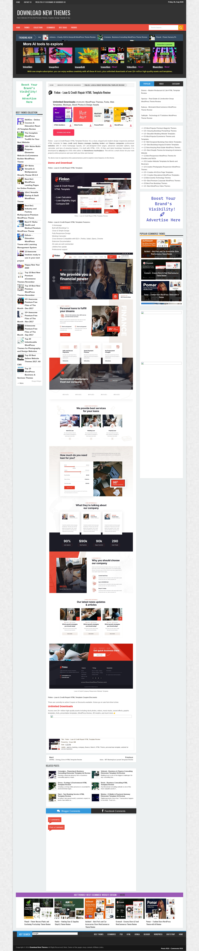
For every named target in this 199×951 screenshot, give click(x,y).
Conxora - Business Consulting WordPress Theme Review (63, 37)
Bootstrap (171, 934)
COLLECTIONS (38, 27)
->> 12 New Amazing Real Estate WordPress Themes (160, 147)
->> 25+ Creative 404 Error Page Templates (157, 172)
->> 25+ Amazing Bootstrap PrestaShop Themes (159, 131)
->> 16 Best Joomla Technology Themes (156, 178)
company (81, 747)
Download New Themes (43, 12)
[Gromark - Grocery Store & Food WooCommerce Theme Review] (130, 918)
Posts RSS (165, 949)
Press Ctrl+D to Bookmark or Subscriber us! (50, 2)
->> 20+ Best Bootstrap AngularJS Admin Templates (160, 145)
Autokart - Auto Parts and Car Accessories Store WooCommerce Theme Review (97, 924)
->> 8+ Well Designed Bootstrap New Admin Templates (161, 142)
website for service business (69, 85)
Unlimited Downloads (60, 706)
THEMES (27, 27)
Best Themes (98, 934)
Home (18, 2)
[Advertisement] (161, 436)
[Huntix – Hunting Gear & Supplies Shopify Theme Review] (69, 918)
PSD (121, 934)
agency (69, 747)
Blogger (147, 934)
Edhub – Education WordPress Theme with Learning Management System (27, 241)
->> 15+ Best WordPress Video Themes (155, 186)
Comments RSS (177, 949)
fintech (93, 747)
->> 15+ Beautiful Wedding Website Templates (158, 134)
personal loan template (113, 747)
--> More (20, 383)
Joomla (137, 934)
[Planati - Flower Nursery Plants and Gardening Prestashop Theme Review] (38, 918)
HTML (129, 934)
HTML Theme (100, 747)
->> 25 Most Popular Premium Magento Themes (158, 128)
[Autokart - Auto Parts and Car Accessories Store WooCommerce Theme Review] (99, 918)
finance (87, 747)
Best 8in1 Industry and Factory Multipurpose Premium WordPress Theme (27, 211)
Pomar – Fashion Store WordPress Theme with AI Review (161, 276)
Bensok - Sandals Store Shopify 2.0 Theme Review (161, 297)
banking (74, 747)
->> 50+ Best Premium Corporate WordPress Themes (160, 181)
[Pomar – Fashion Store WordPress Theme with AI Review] (160, 918)
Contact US (27, 2)
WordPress (158, 934)
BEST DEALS (63, 27)
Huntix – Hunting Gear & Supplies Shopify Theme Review (67, 923)
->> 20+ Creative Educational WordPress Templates (160, 175)
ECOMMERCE (51, 27)
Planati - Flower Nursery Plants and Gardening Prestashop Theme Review (120, 37)
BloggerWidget (36, 381)
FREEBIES (74, 27)
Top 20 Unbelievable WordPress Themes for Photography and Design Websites (28, 345)
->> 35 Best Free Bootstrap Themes (154, 183)
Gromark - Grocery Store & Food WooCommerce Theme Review (161, 254)
